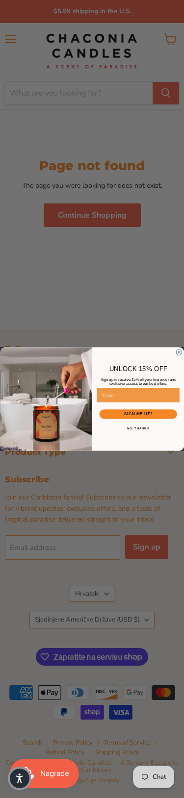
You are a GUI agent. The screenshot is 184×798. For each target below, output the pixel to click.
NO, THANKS (138, 428)
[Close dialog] (179, 352)
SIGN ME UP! (138, 414)
